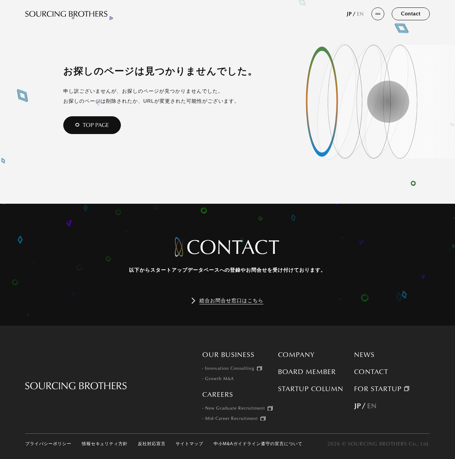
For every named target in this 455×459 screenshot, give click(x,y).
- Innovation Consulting (228, 368)
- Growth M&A (218, 379)
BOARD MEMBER (307, 371)
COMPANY (296, 354)
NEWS (364, 354)
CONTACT (371, 371)
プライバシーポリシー (48, 444)
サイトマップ (189, 444)
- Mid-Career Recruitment (230, 418)
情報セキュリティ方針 (105, 444)
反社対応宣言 (152, 444)
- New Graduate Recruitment (233, 408)
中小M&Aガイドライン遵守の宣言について (258, 444)
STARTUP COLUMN (310, 388)
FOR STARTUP (378, 388)
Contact (411, 13)
